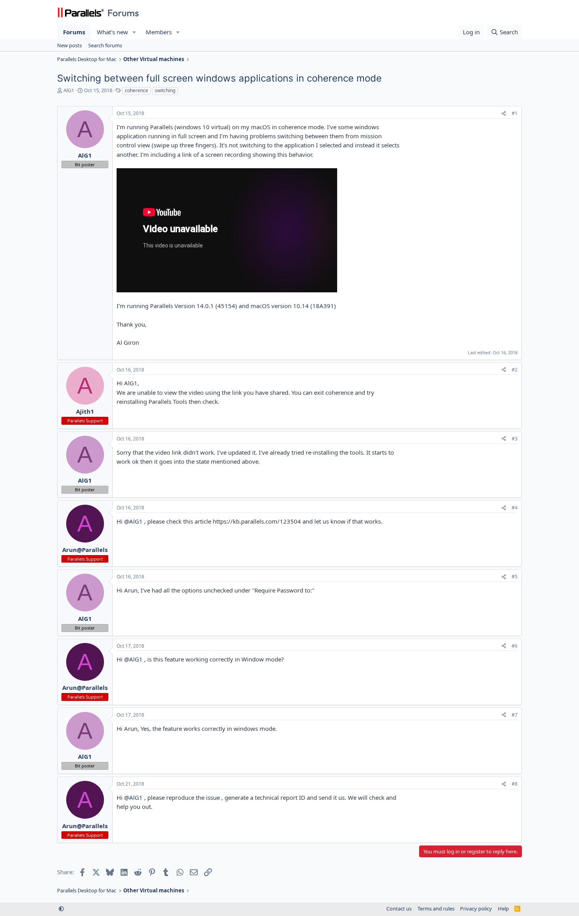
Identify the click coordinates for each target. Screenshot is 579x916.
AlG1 (68, 90)
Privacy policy (476, 908)
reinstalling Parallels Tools (152, 401)
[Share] (504, 113)
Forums (74, 32)
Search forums (105, 45)
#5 (515, 576)
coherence (136, 90)
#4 (515, 507)
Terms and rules (436, 908)
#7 (515, 715)
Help (503, 908)
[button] (134, 32)
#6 (515, 646)
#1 (515, 113)
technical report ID (280, 797)
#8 (515, 783)
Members (159, 32)
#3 (515, 438)
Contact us (399, 908)
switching (165, 90)
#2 (515, 369)
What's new (112, 32)
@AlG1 (133, 521)
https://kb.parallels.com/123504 (257, 521)
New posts (69, 45)
